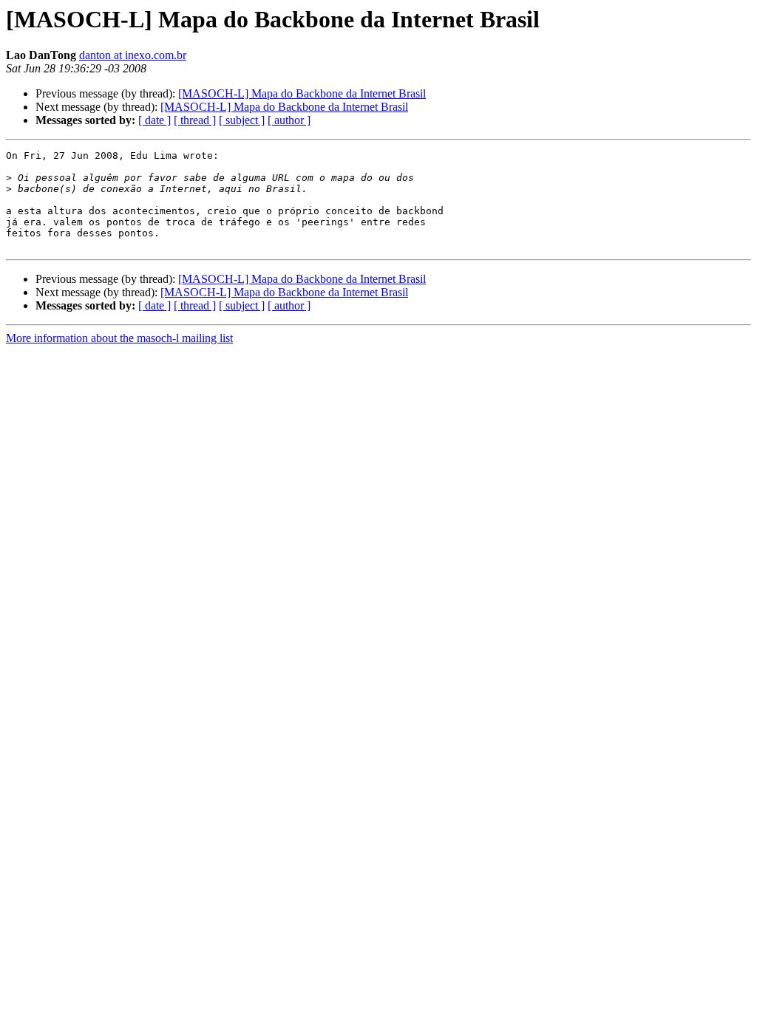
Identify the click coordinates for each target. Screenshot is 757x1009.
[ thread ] (195, 120)
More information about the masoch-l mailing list (119, 338)
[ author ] (289, 120)
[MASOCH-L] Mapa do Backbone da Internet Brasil (302, 93)
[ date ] (154, 120)
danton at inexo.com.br (132, 55)
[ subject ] (242, 120)
